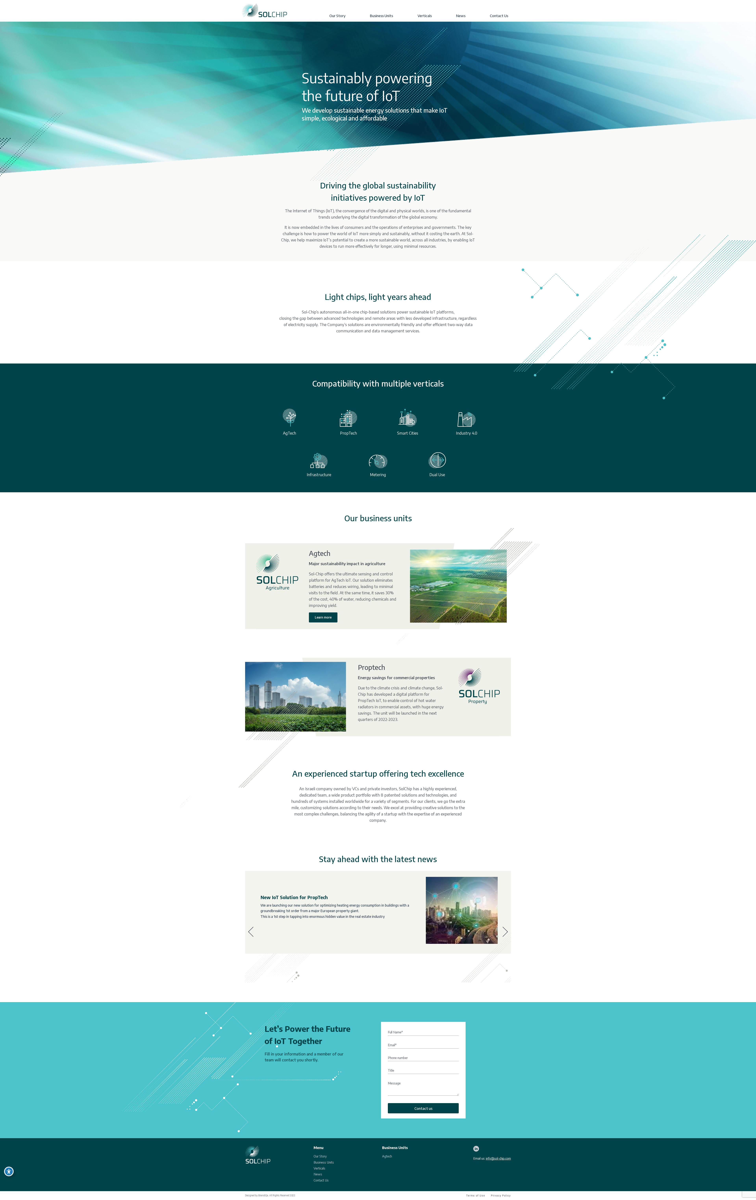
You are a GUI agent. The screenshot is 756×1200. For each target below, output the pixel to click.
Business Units (381, 16)
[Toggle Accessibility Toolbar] (9, 1171)
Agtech (387, 1156)
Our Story (337, 16)
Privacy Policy (501, 1195)
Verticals (425, 16)
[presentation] (251, 932)
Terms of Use (475, 1195)
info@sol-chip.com (498, 1158)
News (460, 16)
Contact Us (499, 16)
